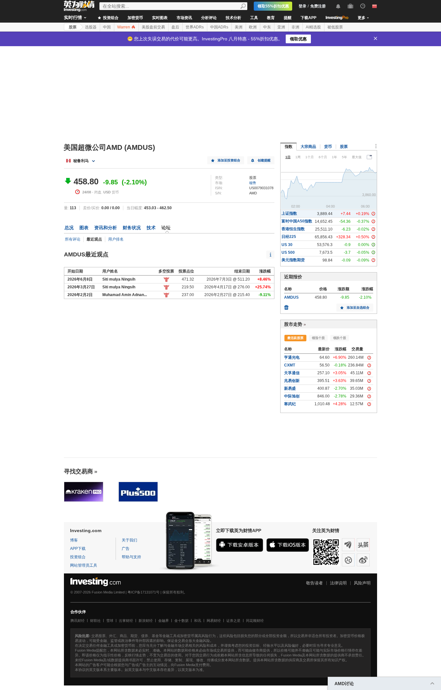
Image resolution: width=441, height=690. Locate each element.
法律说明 (338, 583)
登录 (302, 6)
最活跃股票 (295, 338)
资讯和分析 (105, 227)
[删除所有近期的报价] (286, 306)
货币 (328, 146)
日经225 (289, 236)
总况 (69, 227)
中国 (107, 27)
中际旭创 (292, 396)
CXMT (289, 365)
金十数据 (181, 620)
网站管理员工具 (83, 565)
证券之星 (233, 620)
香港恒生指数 (293, 229)
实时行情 (73, 17)
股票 (73, 27)
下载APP (308, 17)
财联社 (95, 620)
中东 (267, 27)
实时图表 (160, 17)
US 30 (287, 244)
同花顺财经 (255, 620)
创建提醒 (264, 160)
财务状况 (132, 227)
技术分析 (233, 17)
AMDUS (291, 297)
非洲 (295, 27)
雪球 (109, 620)
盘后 (175, 27)
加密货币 (135, 17)
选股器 (91, 27)
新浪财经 (145, 620)
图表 (83, 227)
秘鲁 (252, 183)
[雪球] (348, 559)
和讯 (197, 620)
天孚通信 (292, 373)
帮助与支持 (131, 557)
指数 (288, 146)
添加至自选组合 (358, 307)
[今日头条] (363, 544)
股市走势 (293, 324)
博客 (74, 540)
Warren (124, 27)
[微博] (363, 559)
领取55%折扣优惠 (273, 6)
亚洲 (281, 27)
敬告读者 (314, 583)
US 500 (288, 252)
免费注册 (318, 6)
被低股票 (335, 27)
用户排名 (116, 239)
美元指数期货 (293, 260)
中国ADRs (219, 27)
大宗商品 (308, 146)
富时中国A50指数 (297, 221)
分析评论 (209, 17)
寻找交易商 (78, 471)
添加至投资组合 (229, 160)
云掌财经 (126, 620)
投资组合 (110, 17)
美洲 (238, 27)
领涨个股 (318, 338)
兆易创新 (292, 380)
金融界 (163, 620)
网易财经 (214, 620)
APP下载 (78, 548)
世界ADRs (195, 27)
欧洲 (253, 27)
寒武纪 (290, 404)
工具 (254, 17)
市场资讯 (184, 17)
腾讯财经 (77, 620)
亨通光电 (292, 357)
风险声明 (362, 583)
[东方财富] (348, 544)
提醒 (288, 17)
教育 (271, 17)
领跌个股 (339, 338)
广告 (125, 548)
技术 (151, 227)
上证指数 (289, 213)
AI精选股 (313, 27)
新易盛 (290, 388)
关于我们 (129, 540)
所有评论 (72, 239)
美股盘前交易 (153, 27)
